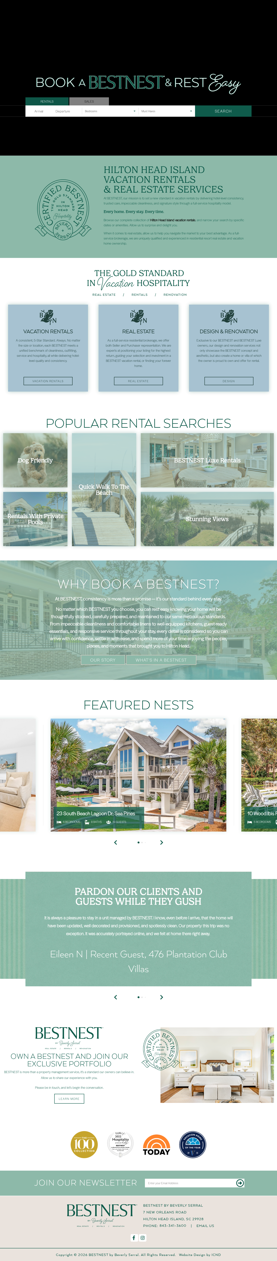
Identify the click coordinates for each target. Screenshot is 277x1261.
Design (229, 381)
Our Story (103, 660)
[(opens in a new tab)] (138, 775)
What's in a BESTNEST (161, 660)
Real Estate (138, 381)
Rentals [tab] (47, 101)
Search (223, 111)
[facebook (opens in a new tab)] (134, 1238)
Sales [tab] (89, 101)
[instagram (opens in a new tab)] (142, 1238)
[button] (115, 997)
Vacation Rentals (48, 381)
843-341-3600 (173, 1225)
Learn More (69, 1099)
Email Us (205, 1226)
